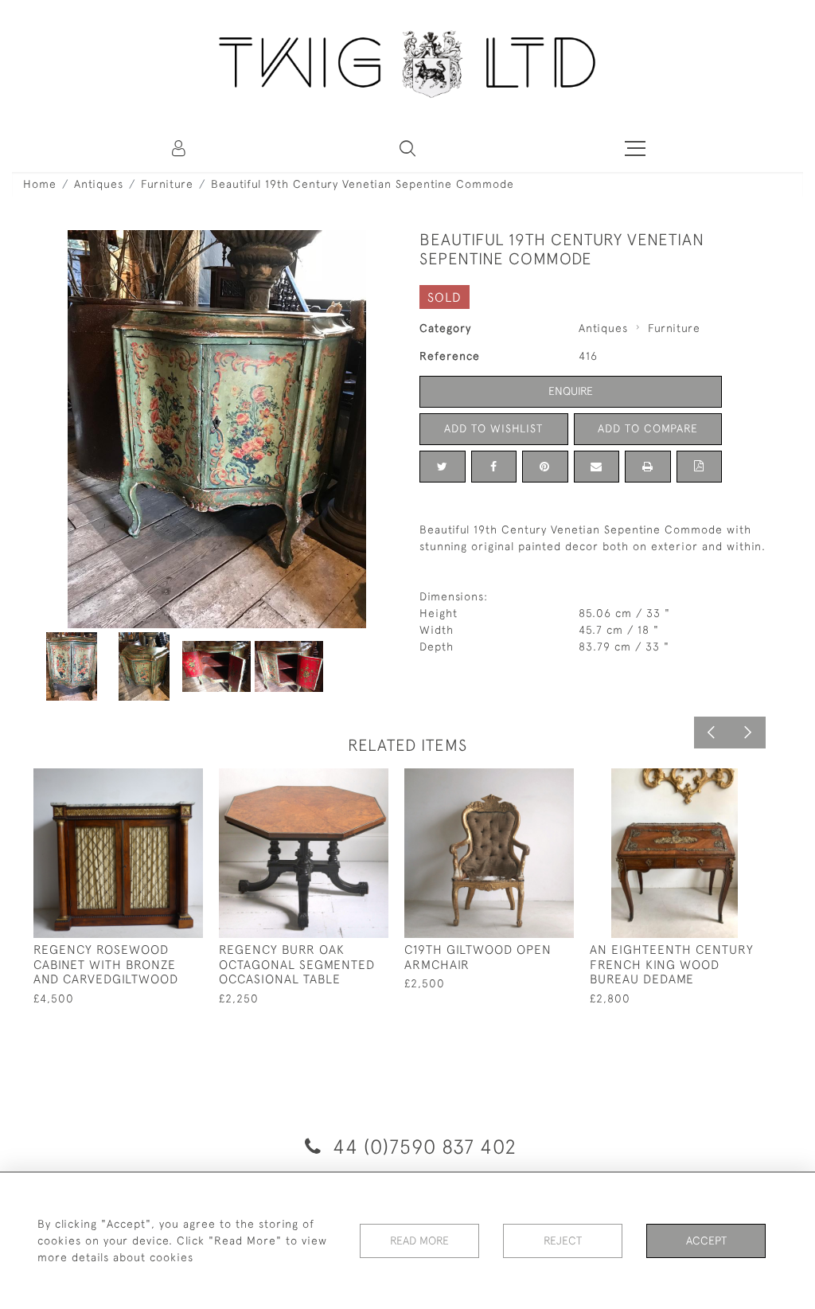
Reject (563, 1240)
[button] (407, 148)
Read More (419, 1240)
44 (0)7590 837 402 (422, 1146)
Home (40, 184)
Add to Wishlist (493, 428)
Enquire (570, 391)
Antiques (98, 184)
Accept (706, 1240)
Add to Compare (648, 428)
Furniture (167, 184)
